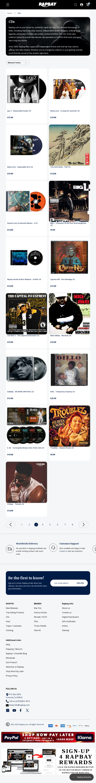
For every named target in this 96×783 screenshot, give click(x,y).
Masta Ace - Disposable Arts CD (20, 167)
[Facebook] (21, 710)
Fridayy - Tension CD (15, 504)
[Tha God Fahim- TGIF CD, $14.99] (69, 145)
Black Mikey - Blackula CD (60, 335)
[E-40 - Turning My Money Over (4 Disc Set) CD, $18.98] (26, 426)
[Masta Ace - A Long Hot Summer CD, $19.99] (69, 89)
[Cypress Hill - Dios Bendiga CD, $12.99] (69, 257)
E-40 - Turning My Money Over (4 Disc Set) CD (25, 448)
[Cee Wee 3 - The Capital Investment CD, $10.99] (26, 313)
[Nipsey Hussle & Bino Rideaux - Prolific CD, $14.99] (26, 257)
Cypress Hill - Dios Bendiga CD (62, 279)
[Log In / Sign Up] (81, 5)
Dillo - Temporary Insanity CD (62, 392)
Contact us (63, 551)
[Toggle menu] (8, 5)
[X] (27, 710)
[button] (48, 737)
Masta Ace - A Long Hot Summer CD (65, 111)
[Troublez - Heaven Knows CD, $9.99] (69, 426)
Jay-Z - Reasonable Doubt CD (19, 111)
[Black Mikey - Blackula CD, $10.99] (69, 313)
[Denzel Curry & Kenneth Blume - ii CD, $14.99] (26, 201)
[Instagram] (8, 710)
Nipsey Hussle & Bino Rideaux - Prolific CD (24, 279)
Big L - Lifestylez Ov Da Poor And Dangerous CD (68, 224)
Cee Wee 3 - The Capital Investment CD (23, 335)
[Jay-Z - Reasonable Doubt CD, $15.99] (26, 89)
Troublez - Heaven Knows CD (62, 448)
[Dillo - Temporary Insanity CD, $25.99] (69, 370)
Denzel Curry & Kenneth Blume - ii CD (22, 223)
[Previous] (10, 524)
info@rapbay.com (22, 705)
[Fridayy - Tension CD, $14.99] (26, 482)
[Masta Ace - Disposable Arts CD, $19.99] (26, 145)
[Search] (75, 5)
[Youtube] (14, 710)
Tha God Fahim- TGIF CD (60, 167)
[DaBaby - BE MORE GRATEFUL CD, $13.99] (26, 370)
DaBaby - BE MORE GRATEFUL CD (20, 392)
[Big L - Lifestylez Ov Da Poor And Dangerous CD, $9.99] (69, 201)
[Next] (83, 524)
